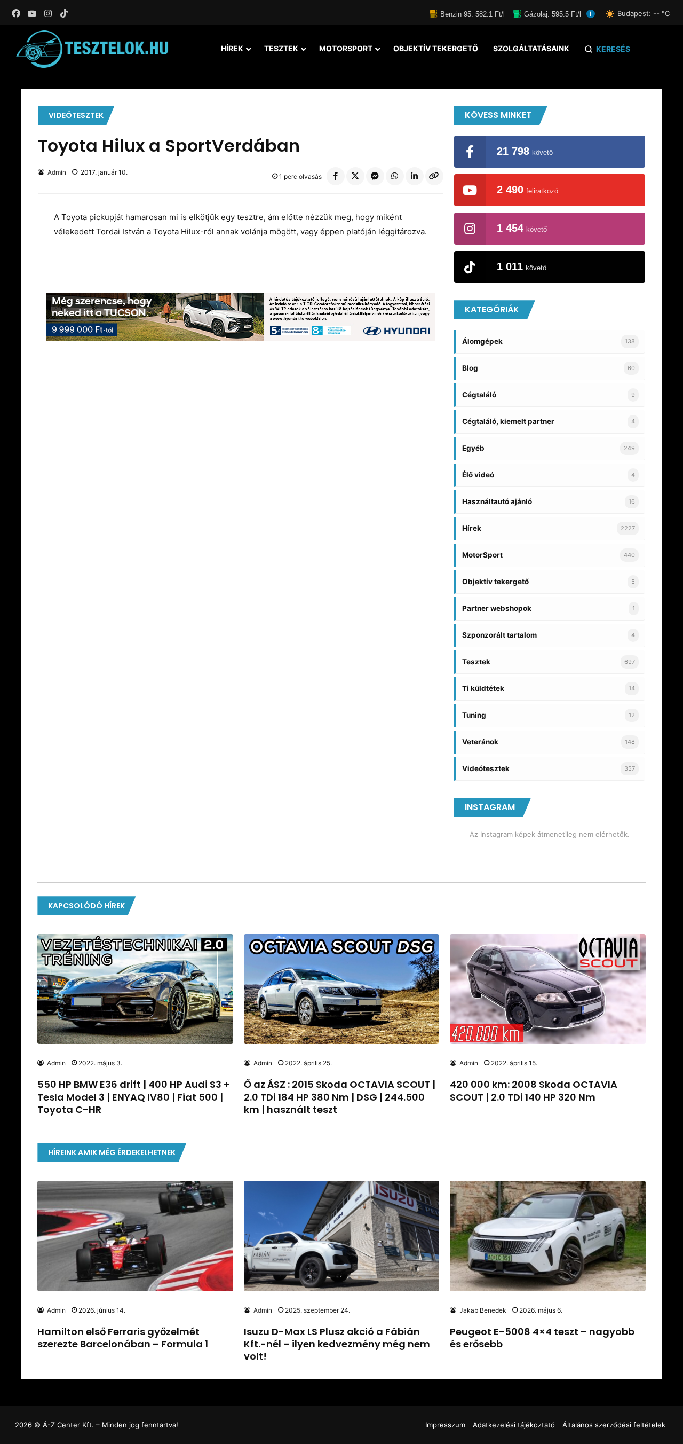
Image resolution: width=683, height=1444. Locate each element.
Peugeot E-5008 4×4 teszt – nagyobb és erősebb (542, 1338)
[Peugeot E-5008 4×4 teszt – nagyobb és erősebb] (547, 1236)
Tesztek (281, 48)
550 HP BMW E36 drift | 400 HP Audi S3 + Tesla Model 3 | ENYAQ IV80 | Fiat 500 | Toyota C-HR (133, 1097)
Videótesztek (76, 115)
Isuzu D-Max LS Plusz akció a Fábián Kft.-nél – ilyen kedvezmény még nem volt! (337, 1344)
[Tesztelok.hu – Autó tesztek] (92, 49)
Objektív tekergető (435, 48)
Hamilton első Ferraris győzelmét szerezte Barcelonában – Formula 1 (122, 1338)
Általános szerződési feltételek (613, 1425)
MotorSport (345, 48)
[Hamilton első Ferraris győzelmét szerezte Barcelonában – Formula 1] (135, 1236)
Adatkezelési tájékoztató (514, 1425)
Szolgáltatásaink (531, 48)
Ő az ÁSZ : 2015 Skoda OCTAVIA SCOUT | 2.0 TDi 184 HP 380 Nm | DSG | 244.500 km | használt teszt (339, 1097)
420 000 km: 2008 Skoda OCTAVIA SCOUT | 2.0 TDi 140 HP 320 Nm (533, 1090)
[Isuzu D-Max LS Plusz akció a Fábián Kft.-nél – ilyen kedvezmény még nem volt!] (341, 1236)
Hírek (232, 48)
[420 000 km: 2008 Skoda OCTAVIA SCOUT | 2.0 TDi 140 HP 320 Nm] (547, 989)
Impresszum (445, 1425)
